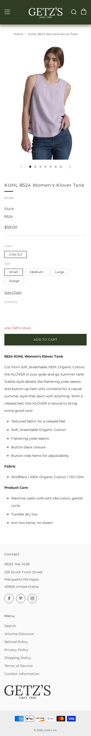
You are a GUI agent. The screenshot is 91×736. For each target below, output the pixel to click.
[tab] (30, 167)
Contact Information (21, 674)
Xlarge (14, 281)
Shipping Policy (17, 658)
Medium (36, 272)
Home (18, 34)
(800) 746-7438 (17, 564)
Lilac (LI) (15, 254)
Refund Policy (16, 642)
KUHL (9, 198)
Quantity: (11, 301)
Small (13, 272)
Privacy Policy (16, 650)
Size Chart (13, 292)
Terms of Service (18, 666)
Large (59, 272)
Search (10, 626)
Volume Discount (19, 634)
